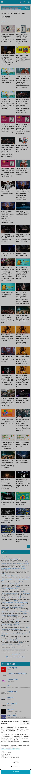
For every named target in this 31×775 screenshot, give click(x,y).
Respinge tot (15, 762)
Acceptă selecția (15, 767)
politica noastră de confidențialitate (10, 749)
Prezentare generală (26, 722)
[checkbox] (6, 752)
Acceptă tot (15, 772)
